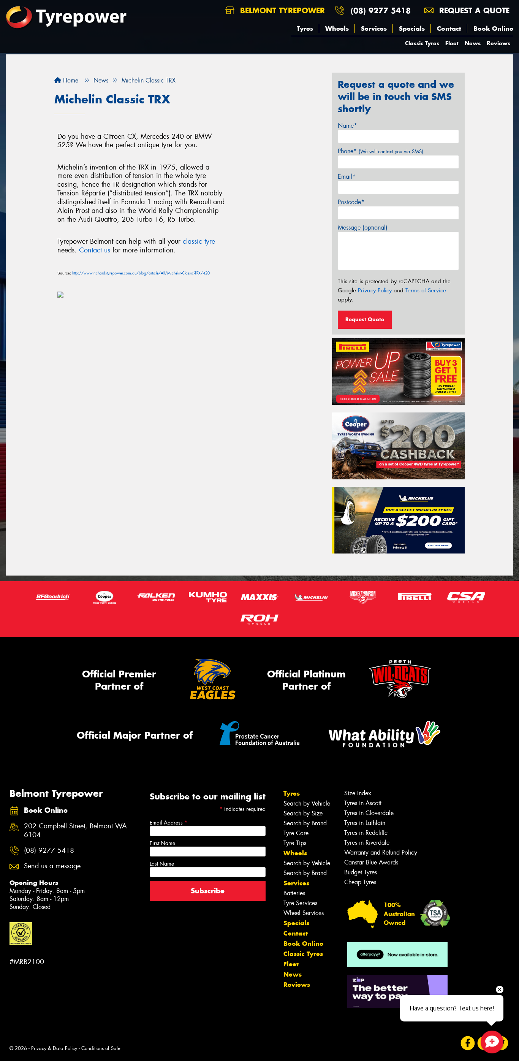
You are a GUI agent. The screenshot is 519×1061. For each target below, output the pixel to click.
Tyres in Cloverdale (369, 813)
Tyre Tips (294, 843)
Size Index (357, 793)
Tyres (305, 28)
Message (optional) (363, 228)
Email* (347, 177)
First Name (162, 843)
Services (374, 28)
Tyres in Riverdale (366, 843)
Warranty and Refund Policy (380, 852)
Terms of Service (425, 290)
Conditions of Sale (100, 1048)
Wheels (337, 28)
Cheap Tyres (360, 882)
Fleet (452, 43)
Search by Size (303, 813)
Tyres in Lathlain (364, 823)
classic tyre (199, 241)
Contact (449, 28)
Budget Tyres (360, 872)
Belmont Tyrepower (281, 10)
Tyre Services (300, 903)
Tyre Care (296, 833)
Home (69, 80)
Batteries (294, 893)
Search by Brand (305, 823)
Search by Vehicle (306, 803)
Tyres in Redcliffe (366, 833)
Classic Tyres (422, 43)
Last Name (162, 863)
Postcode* (351, 202)
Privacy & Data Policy (54, 1048)
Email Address (168, 822)
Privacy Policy (375, 290)
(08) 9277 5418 (381, 10)
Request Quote (364, 319)
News (473, 43)
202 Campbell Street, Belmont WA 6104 (75, 830)
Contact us (94, 250)
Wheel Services (303, 913)
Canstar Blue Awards (371, 862)
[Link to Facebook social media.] (468, 1043)
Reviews (498, 43)
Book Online (493, 28)
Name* (347, 126)
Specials (412, 28)
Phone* (380, 151)
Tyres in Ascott (362, 803)
